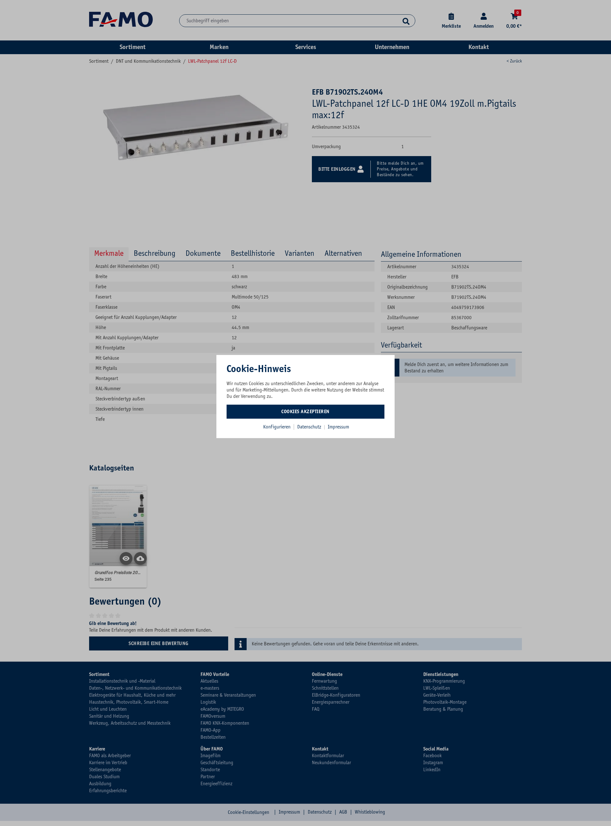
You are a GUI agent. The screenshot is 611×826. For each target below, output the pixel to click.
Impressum (338, 427)
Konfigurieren (277, 427)
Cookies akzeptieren (305, 411)
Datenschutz (309, 427)
